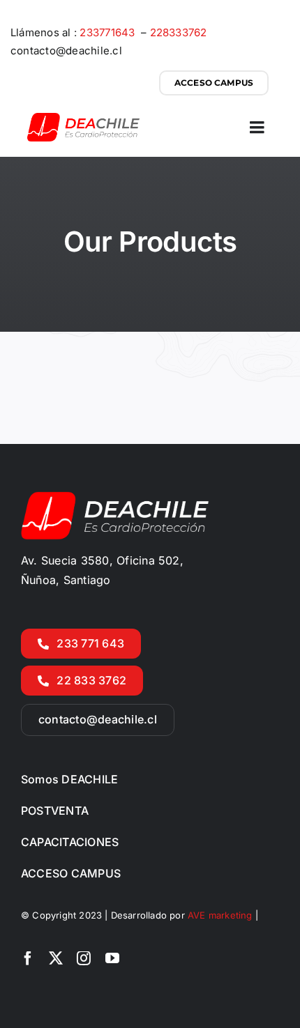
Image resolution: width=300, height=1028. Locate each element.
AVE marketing (221, 915)
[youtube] (112, 958)
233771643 (108, 32)
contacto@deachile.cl (66, 50)
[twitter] (56, 958)
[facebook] (28, 958)
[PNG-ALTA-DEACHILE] (83, 118)
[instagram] (84, 958)
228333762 (178, 32)
